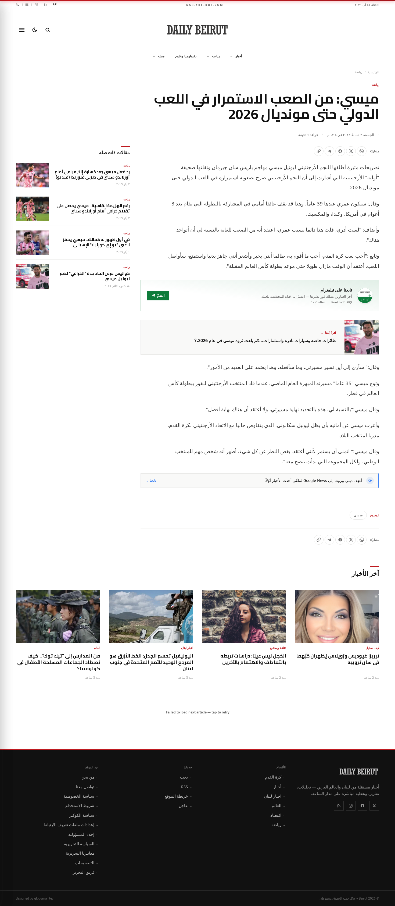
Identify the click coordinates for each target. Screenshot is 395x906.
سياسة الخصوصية (81, 796)
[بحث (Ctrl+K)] (47, 30)
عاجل (185, 805)
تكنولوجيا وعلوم (185, 56)
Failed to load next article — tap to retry (197, 712)
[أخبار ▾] (229, 56)
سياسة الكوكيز (84, 815)
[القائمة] (22, 30)
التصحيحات (87, 862)
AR (55, 4)
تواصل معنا (87, 786)
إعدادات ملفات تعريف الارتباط (71, 824)
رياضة (216, 56)
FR (36, 4)
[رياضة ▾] (206, 56)
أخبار (238, 56)
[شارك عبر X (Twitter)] (351, 151)
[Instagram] (351, 806)
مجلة (161, 56)
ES (27, 4)
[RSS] (339, 806)
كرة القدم (275, 777)
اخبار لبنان (275, 796)
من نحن (90, 777)
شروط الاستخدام (82, 805)
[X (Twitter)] (374, 806)
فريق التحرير (86, 872)
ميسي (358, 515)
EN (46, 4)
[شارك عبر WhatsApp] (362, 151)
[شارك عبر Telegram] (329, 151)
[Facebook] (362, 806)
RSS (186, 786)
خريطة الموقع (178, 796)
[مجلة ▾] (152, 56)
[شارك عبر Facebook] (340, 151)
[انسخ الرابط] (319, 151)
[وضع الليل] (35, 30)
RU (18, 4)
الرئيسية (373, 72)
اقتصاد (278, 815)
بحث (186, 777)
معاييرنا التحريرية (82, 853)
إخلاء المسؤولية (83, 834)
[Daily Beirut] (197, 30)
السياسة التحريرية (81, 843)
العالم (279, 805)
